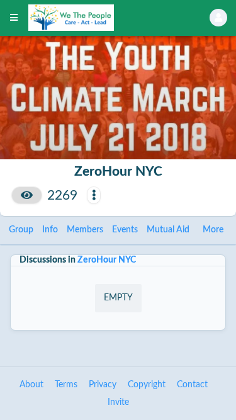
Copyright (147, 384)
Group (21, 229)
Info (50, 229)
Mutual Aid (168, 229)
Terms (66, 384)
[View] (26, 195)
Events (125, 229)
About (31, 384)
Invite (118, 402)
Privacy (102, 384)
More (213, 229)
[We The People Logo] (102, 17)
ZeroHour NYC (106, 260)
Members (85, 229)
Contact (192, 384)
